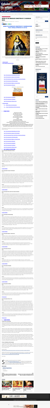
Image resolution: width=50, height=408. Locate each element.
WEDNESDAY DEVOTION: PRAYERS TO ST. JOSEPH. (41, 61)
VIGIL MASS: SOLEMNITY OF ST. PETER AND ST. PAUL (41, 105)
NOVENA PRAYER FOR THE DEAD (39, 53)
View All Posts (5, 370)
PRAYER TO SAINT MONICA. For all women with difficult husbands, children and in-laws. (42, 49)
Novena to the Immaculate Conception (6, 16)
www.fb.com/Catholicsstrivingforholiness (15, 362)
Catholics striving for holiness (9, 5)
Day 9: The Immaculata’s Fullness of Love (10, 101)
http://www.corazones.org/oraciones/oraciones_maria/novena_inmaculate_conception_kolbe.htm (16, 350)
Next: (26, 374)
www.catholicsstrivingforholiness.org (13, 361)
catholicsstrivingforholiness (5, 21)
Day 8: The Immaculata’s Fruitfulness (9, 99)
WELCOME (2, 11)
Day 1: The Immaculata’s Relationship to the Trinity (12, 131)
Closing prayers (4, 296)
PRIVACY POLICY (8, 11)
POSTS (5, 11)
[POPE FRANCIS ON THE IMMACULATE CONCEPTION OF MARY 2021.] (7, 384)
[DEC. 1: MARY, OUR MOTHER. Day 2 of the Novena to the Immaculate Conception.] (28, 384)
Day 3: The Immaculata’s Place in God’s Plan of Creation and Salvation (14, 135)
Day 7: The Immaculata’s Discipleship (9, 97)
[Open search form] (48, 11)
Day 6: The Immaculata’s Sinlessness (9, 141)
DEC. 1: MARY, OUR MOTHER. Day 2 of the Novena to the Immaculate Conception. (28, 389)
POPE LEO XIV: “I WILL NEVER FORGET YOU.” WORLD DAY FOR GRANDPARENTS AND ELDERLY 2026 (42, 103)
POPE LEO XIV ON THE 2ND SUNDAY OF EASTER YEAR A (41, 115)
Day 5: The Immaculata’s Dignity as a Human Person (12, 139)
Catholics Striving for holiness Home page (40, 66)
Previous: (9, 375)
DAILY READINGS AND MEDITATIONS (8, 63)
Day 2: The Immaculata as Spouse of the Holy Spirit (12, 133)
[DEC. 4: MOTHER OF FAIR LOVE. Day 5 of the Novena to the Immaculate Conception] (18, 384)
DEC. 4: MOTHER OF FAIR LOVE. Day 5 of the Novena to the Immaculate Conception (18, 389)
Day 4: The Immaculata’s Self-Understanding (11, 137)
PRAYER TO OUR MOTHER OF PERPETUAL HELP (41, 62)
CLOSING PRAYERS (5, 103)
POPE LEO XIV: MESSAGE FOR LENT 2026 (40, 118)
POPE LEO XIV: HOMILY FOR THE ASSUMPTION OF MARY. (42, 101)
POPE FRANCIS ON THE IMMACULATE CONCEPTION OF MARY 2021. (6, 389)
